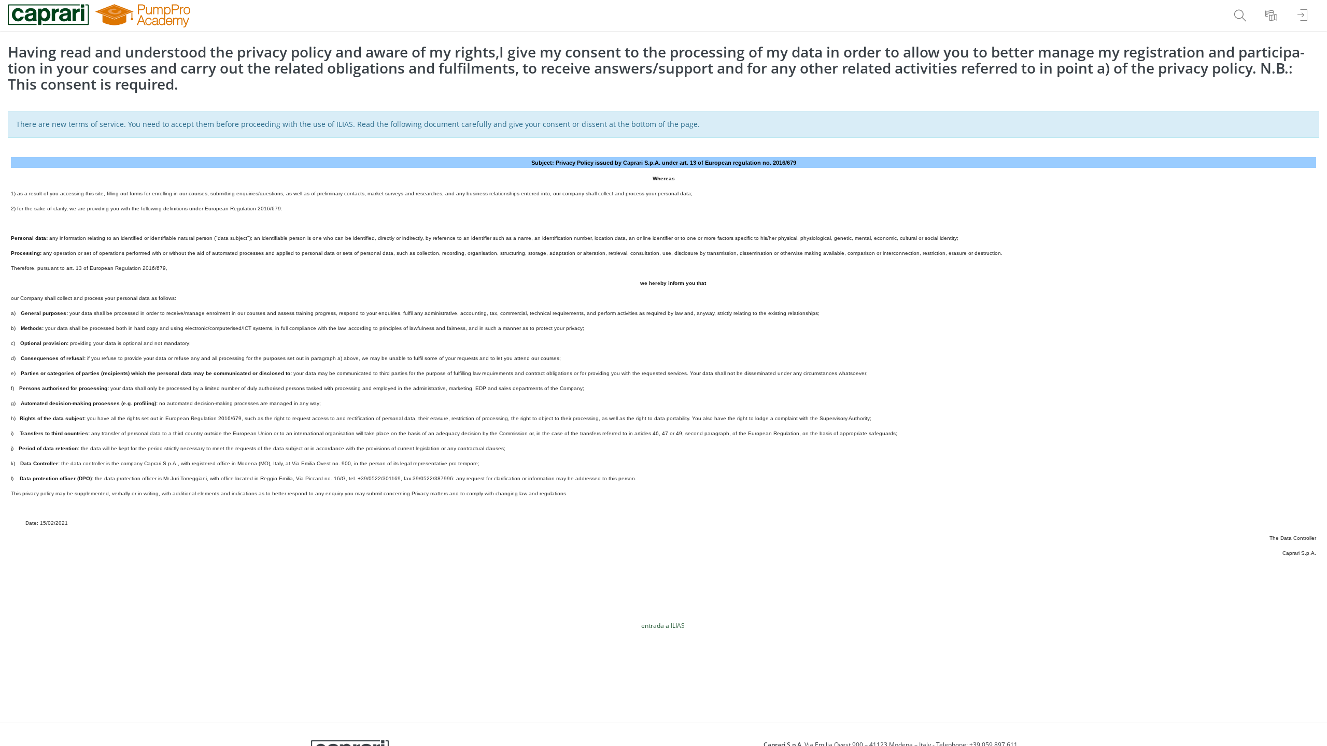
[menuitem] (1241, 15)
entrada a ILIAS (663, 625)
